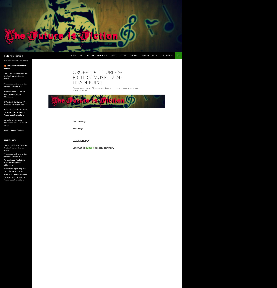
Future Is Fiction (13, 55)
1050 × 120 (98, 88)
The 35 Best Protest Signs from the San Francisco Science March (15, 76)
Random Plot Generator (97, 56)
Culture (123, 56)
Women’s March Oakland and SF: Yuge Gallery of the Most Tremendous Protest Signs (15, 112)
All (81, 56)
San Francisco (167, 56)
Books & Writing (148, 56)
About (73, 56)
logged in (89, 147)
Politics (133, 56)
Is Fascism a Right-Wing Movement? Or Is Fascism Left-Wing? (15, 122)
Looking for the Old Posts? (14, 130)
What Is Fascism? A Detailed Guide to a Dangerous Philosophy (14, 94)
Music (113, 56)
